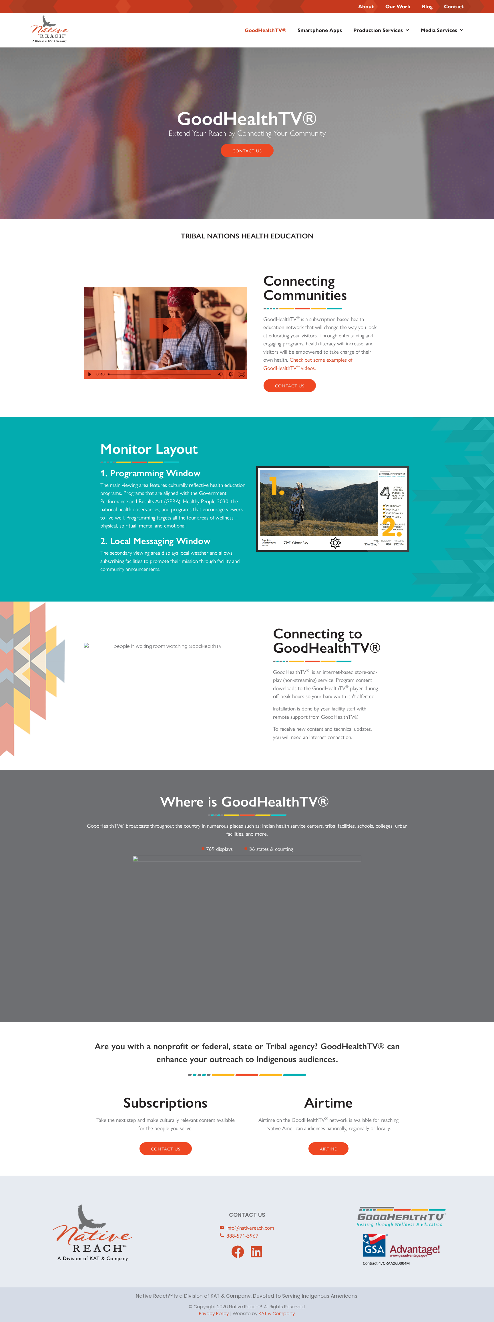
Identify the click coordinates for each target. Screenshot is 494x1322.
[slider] (160, 374)
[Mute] (219, 374)
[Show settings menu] (230, 374)
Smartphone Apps (320, 30)
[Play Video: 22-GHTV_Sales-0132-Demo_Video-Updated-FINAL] (165, 328)
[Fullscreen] (241, 374)
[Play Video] (89, 374)
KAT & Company (277, 1313)
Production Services (378, 30)
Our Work (398, 6)
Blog (427, 6)
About (366, 6)
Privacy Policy (214, 1313)
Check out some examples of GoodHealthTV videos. (307, 363)
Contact (454, 6)
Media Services (439, 30)
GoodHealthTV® (265, 30)
